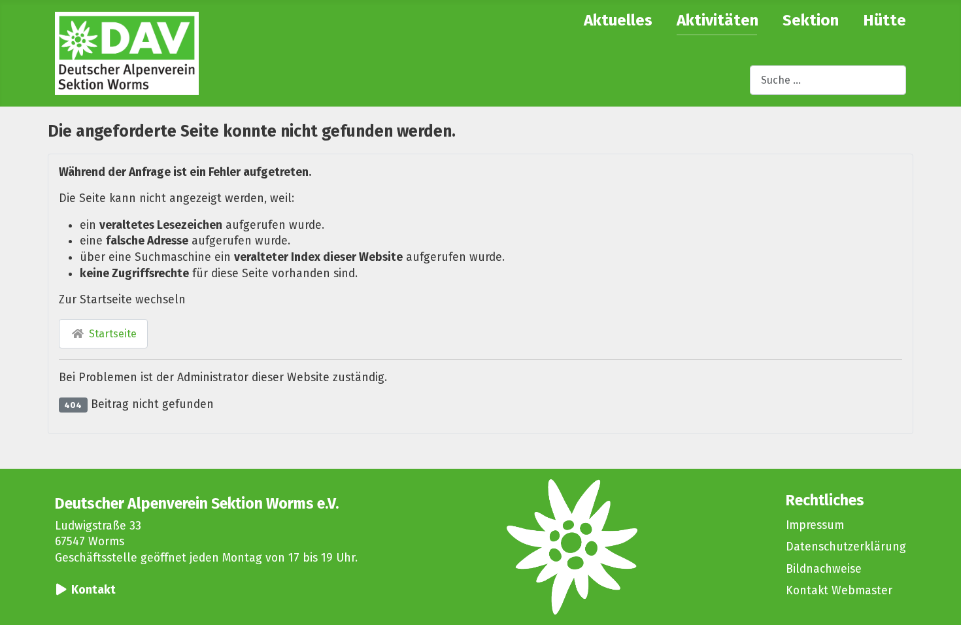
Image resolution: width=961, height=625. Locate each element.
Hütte (884, 20)
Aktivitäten (717, 20)
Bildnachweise (824, 569)
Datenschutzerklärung (846, 547)
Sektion (811, 20)
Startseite (111, 334)
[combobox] (828, 80)
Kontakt (93, 590)
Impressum (815, 525)
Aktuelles (618, 20)
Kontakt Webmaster (839, 591)
